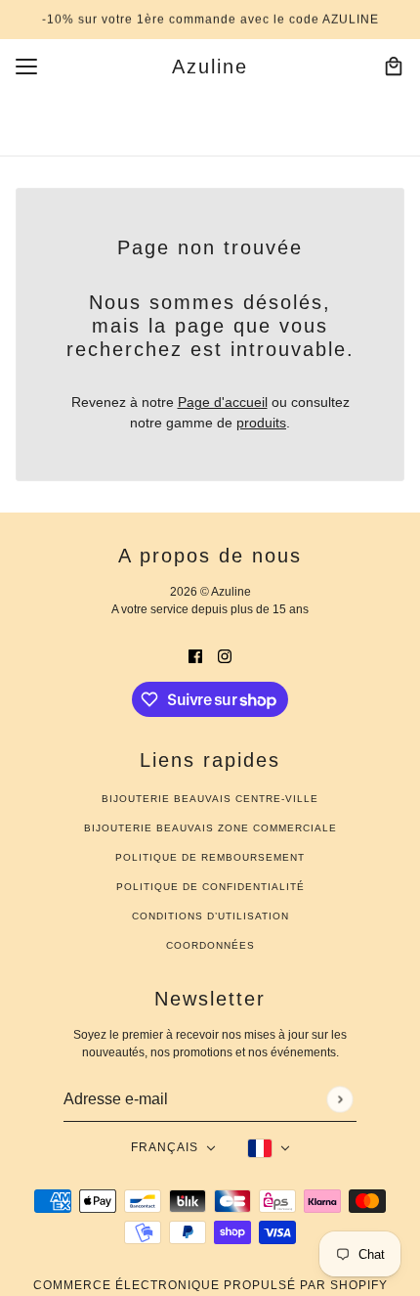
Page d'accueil (223, 402)
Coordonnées (210, 945)
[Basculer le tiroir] (26, 66)
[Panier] (393, 66)
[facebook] (195, 656)
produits (261, 422)
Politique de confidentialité (210, 886)
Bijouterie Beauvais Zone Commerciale (210, 828)
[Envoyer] (339, 1099)
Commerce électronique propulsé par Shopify (210, 1285)
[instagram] (224, 656)
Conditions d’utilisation (210, 916)
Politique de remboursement (210, 857)
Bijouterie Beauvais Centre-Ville (210, 798)
